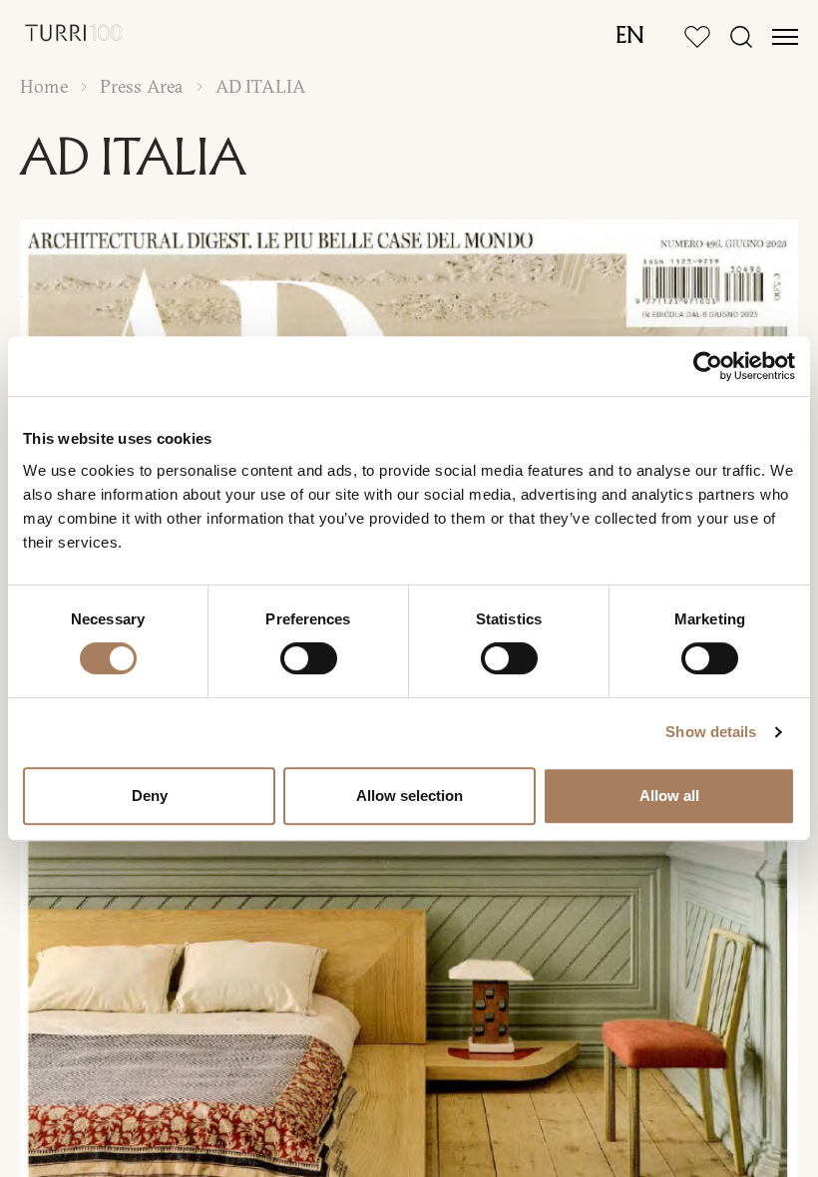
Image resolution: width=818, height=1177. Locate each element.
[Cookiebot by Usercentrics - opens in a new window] (707, 366)
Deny (150, 795)
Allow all (669, 795)
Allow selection (409, 795)
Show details (710, 731)
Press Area (142, 87)
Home (44, 87)
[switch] (308, 658)
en (629, 37)
